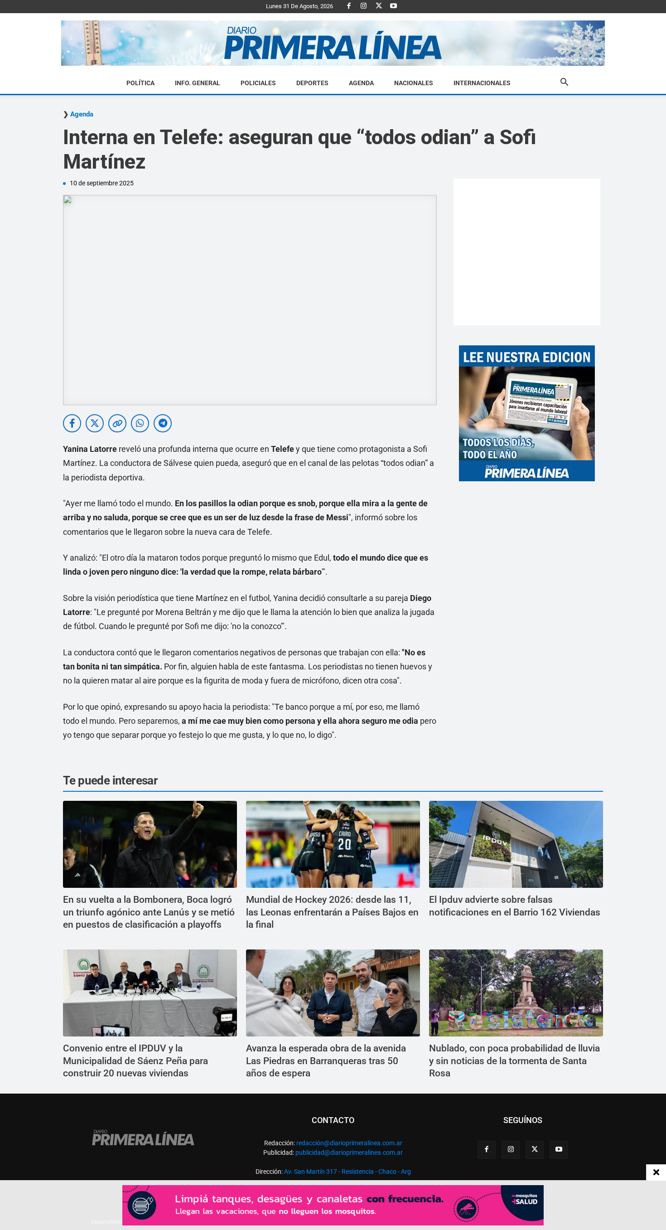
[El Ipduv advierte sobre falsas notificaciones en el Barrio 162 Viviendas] (516, 844)
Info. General (197, 83)
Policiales (258, 83)
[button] (564, 83)
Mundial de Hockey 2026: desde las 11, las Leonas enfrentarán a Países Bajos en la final (332, 912)
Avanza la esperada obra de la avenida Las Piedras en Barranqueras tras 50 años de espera (326, 1061)
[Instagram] (364, 6)
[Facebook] (349, 6)
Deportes (312, 83)
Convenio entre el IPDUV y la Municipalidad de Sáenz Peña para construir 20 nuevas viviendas (135, 1061)
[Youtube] (394, 6)
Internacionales (482, 83)
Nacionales (413, 83)
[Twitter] (379, 6)
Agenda (361, 83)
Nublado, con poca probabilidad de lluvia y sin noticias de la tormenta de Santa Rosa (514, 1061)
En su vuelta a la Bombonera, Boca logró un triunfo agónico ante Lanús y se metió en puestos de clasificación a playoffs (149, 912)
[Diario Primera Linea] (333, 43)
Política (140, 83)
